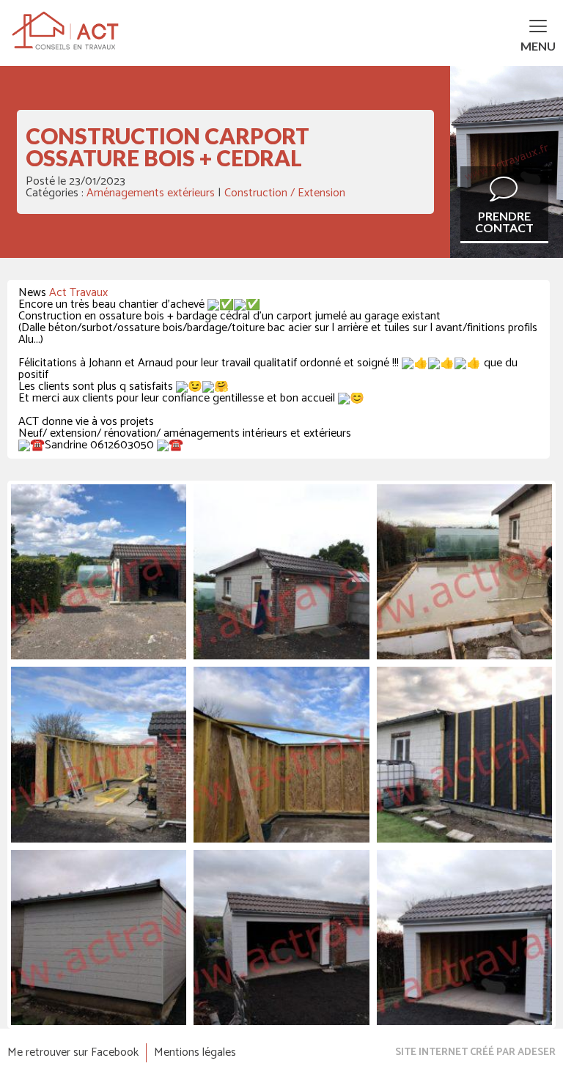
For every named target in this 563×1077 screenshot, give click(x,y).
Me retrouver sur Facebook (73, 1052)
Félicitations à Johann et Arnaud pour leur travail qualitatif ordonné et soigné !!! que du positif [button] (268, 369)
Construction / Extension (284, 193)
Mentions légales (195, 1052)
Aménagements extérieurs (151, 193)
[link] (78, 293)
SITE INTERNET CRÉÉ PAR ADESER (475, 1053)
